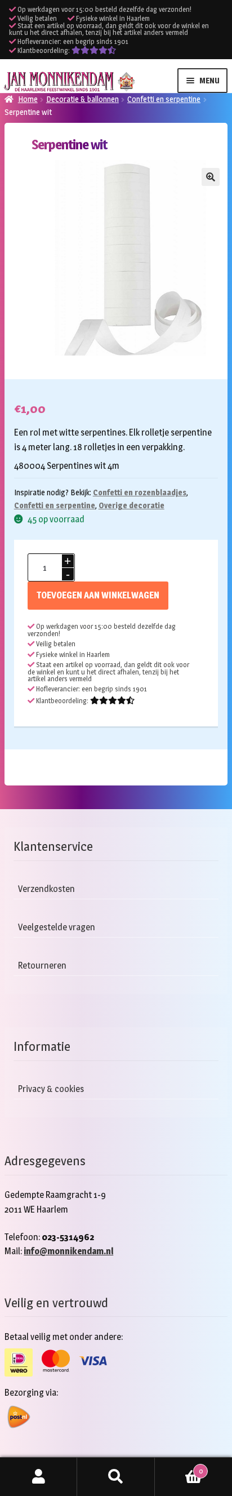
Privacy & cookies (51, 1089)
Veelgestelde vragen (56, 927)
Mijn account (38, 1477)
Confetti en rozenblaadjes (139, 492)
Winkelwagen (179, 1467)
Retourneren (42, 965)
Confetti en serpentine (163, 99)
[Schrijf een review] (94, 50)
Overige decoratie (131, 505)
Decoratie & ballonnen (82, 99)
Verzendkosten (46, 889)
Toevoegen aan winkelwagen (98, 595)
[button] (211, 177)
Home (28, 99)
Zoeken (115, 1477)
